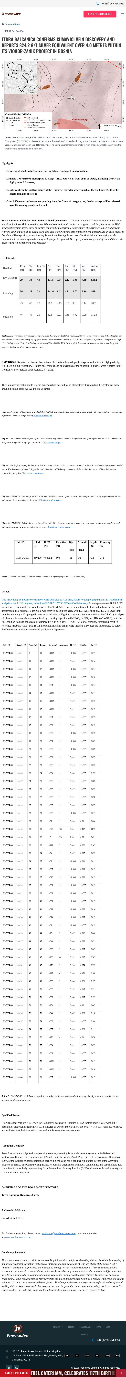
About (108, 1326)
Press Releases (85, 1326)
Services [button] (56, 1326)
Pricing (71, 1326)
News (98, 1326)
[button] (122, 14)
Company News (12, 24)
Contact (84, 1334)
